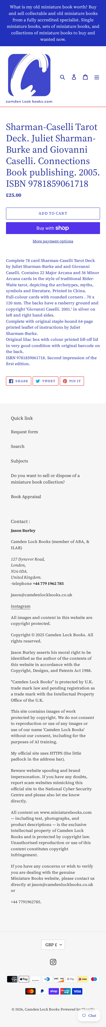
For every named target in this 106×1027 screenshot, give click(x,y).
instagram (20, 606)
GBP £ (51, 945)
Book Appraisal (26, 496)
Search (17, 446)
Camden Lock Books (42, 1009)
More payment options (53, 241)
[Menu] (96, 76)
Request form (24, 432)
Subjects (19, 461)
